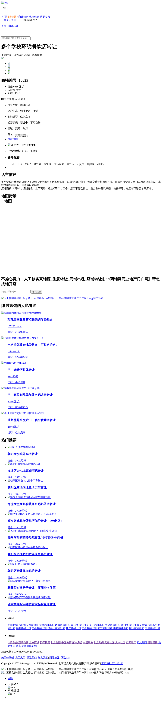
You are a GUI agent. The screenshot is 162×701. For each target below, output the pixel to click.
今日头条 (13, 642)
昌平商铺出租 (23, 628)
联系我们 (32, 657)
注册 (13, 20)
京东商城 (34, 642)
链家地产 (131, 642)
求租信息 (34, 16)
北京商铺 (21, 645)
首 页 (4, 16)
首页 (3, 26)
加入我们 (43, 657)
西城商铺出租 (62, 625)
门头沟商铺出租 (56, 628)
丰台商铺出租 (78, 625)
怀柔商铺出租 (89, 628)
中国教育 (66, 642)
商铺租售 (23, 16)
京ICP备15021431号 (112, 663)
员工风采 (20, 657)
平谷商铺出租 (120, 628)
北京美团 (56, 642)
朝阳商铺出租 (15, 625)
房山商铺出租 (39, 628)
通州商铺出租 (128, 625)
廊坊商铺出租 (136, 628)
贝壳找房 (45, 642)
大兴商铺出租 (112, 625)
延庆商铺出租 (73, 628)
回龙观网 (142, 642)
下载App (65, 657)
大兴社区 (120, 642)
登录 (6, 20)
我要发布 (45, 16)
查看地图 (13, 139)
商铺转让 (13, 16)
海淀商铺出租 (31, 625)
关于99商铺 (7, 657)
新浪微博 (23, 642)
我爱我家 (152, 642)
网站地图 (54, 657)
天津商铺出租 (152, 628)
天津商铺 (32, 645)
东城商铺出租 (46, 625)
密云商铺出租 (105, 628)
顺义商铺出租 (144, 625)
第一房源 (77, 642)
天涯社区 (109, 642)
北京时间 (99, 642)
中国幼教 (88, 642)
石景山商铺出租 (95, 625)
